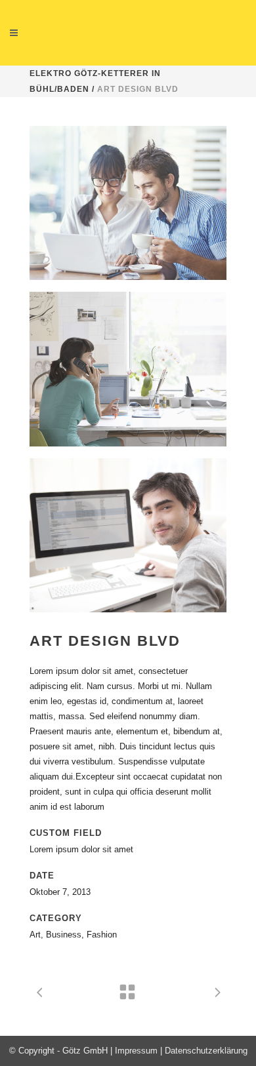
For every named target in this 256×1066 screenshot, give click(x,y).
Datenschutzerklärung (206, 1051)
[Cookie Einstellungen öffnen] (23, 1050)
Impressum (136, 1051)
